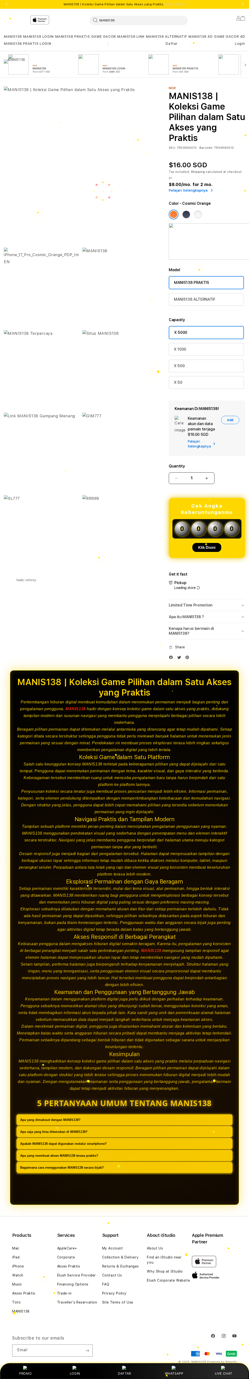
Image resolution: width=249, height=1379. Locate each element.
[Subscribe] (87, 1350)
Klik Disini (206, 547)
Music (17, 1284)
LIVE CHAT (223, 1373)
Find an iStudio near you (164, 1259)
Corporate (66, 1257)
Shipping (198, 172)
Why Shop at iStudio (165, 1271)
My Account (112, 1248)
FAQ (105, 1284)
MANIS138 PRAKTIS (72, 36)
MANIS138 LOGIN (38, 36)
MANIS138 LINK (130, 36)
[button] (13, 37)
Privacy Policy (114, 1293)
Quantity (177, 466)
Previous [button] (6, 4)
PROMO (25, 1373)
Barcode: (206, 147)
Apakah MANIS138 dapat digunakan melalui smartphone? (63, 1144)
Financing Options (73, 1284)
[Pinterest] (188, 658)
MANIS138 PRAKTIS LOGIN (27, 44)
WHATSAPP (174, 1373)
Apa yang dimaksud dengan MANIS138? (50, 1120)
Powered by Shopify (222, 1361)
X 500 (179, 365)
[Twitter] (180, 658)
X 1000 (180, 349)
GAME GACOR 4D (229, 36)
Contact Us (112, 1275)
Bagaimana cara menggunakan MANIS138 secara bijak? (62, 1167)
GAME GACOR (103, 36)
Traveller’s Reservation (77, 1302)
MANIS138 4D (200, 36)
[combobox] (138, 20)
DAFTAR (124, 1373)
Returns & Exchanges (120, 1266)
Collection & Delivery (120, 1257)
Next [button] (242, 4)
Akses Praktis (23, 1293)
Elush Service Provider (76, 1275)
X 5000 (180, 332)
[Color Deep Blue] (186, 214)
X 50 (178, 382)
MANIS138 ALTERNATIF (166, 36)
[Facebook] (172, 658)
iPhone (18, 1266)
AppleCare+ (67, 1248)
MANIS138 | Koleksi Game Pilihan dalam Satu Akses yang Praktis (124, 4)
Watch (17, 1275)
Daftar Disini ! (174, 4)
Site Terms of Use (117, 1302)
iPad (15, 1257)
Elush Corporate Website (168, 1280)
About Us (155, 1248)
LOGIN (75, 1373)
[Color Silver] (198, 214)
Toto (16, 1302)
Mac (15, 1248)
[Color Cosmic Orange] (173, 214)
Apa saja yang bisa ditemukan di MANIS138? (54, 1132)
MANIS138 (13, 36)
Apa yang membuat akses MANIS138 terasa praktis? (59, 1155)
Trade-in (64, 1293)
